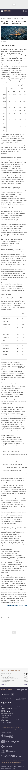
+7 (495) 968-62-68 (21, 698)
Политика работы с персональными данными (11, 762)
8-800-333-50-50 (6, 702)
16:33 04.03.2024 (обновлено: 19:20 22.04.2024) (12, 18)
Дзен (13, 45)
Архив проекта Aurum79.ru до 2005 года (11, 729)
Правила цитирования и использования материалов (12, 760)
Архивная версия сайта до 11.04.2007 (11, 727)
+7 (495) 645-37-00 (6, 698)
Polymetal (10, 617)
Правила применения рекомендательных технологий (12, 764)
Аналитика (4, 617)
